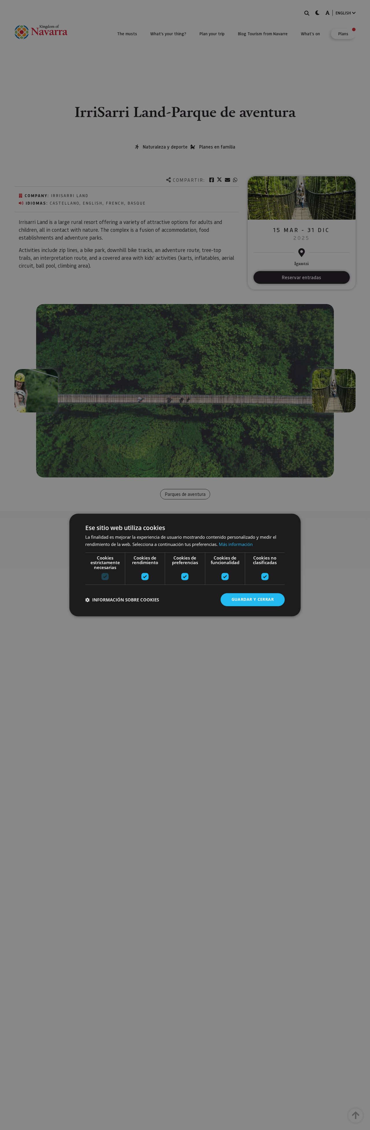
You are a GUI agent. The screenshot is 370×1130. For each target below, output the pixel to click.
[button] (122, 599)
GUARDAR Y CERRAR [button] (253, 599)
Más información (236, 544)
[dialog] (185, 565)
